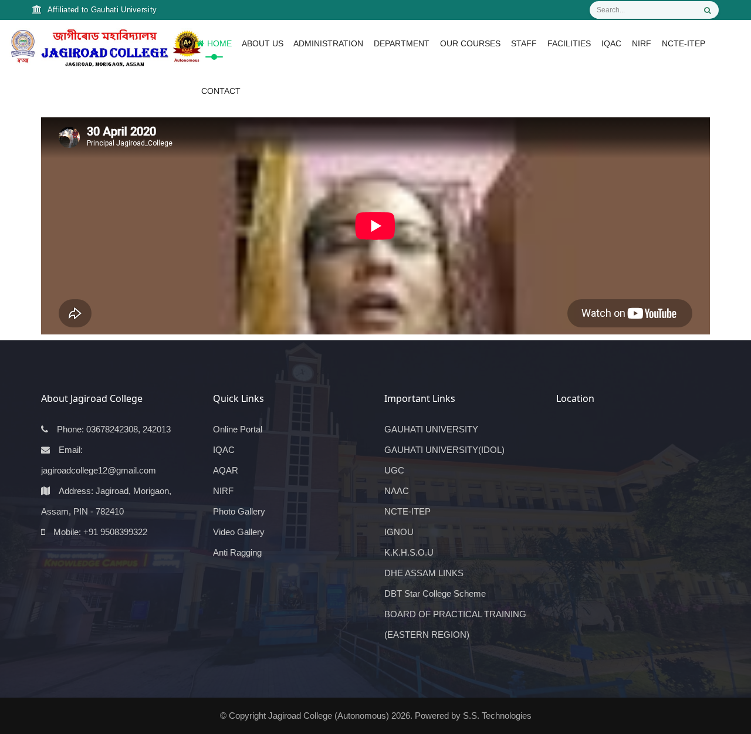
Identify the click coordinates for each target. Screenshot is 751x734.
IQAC (611, 43)
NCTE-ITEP (683, 43)
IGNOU (399, 532)
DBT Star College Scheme (435, 593)
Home (219, 43)
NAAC (396, 491)
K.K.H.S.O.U (409, 552)
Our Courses (470, 43)
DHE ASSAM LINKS (424, 573)
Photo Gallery (239, 511)
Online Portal (237, 429)
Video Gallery (239, 532)
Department (401, 43)
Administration (328, 43)
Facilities (569, 43)
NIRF (641, 43)
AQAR (225, 470)
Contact (221, 91)
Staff (524, 43)
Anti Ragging (237, 552)
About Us (260, 43)
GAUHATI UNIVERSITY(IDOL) (444, 450)
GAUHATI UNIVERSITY (431, 429)
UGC (394, 470)
